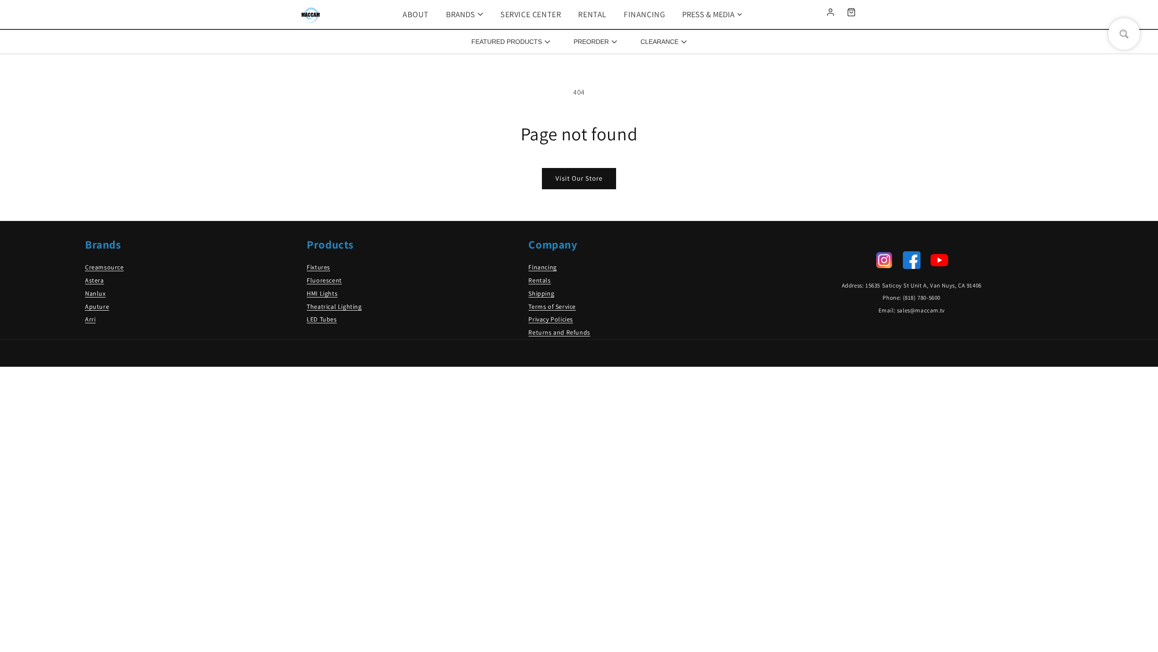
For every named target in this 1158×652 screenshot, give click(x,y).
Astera (94, 280)
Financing (644, 14)
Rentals (539, 280)
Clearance (660, 41)
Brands (460, 14)
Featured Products (506, 41)
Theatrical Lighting (334, 306)
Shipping (541, 293)
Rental (592, 14)
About (416, 14)
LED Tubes (322, 319)
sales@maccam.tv (921, 310)
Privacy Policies (550, 319)
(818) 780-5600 (921, 298)
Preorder (591, 41)
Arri (90, 319)
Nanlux (95, 293)
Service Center (530, 14)
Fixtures (318, 267)
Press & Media (708, 14)
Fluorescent (324, 280)
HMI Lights (322, 293)
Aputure (97, 306)
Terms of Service (552, 306)
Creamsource (104, 267)
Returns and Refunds (559, 332)
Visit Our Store (579, 178)
